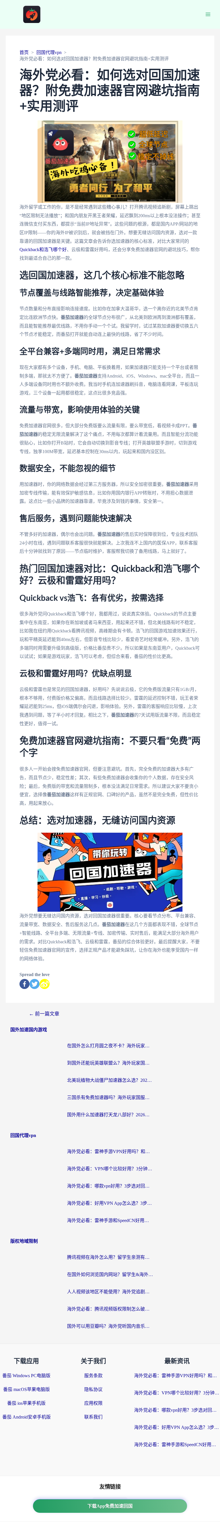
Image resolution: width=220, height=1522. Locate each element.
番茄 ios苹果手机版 (26, 1403)
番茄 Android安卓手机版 (26, 1417)
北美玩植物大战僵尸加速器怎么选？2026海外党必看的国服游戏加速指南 (110, 1080)
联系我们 (93, 1417)
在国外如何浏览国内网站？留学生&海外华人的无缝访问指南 (110, 1274)
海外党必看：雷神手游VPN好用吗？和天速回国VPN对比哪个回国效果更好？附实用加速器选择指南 (110, 1151)
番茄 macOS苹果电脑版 (26, 1389)
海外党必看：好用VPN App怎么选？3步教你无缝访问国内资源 (110, 1203)
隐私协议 (93, 1389)
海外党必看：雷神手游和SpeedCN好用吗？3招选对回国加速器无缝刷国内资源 (110, 1220)
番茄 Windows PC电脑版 (26, 1375)
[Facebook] (24, 984)
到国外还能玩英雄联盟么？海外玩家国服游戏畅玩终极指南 (110, 1063)
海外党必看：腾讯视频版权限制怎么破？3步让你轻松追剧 (110, 1309)
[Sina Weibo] (45, 984)
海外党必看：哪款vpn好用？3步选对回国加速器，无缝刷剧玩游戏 (110, 1186)
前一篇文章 (44, 1013)
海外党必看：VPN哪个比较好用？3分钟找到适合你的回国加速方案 (110, 1168)
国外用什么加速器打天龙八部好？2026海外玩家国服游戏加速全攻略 (110, 1114)
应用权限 (93, 1403)
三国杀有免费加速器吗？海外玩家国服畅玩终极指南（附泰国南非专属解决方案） (110, 1097)
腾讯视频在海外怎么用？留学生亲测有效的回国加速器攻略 (110, 1257)
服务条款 (93, 1375)
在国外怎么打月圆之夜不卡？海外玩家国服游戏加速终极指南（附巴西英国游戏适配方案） (110, 1045)
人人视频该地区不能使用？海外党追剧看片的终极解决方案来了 (110, 1291)
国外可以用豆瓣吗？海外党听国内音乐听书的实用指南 (110, 1326)
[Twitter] (35, 984)
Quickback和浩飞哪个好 (43, 249)
